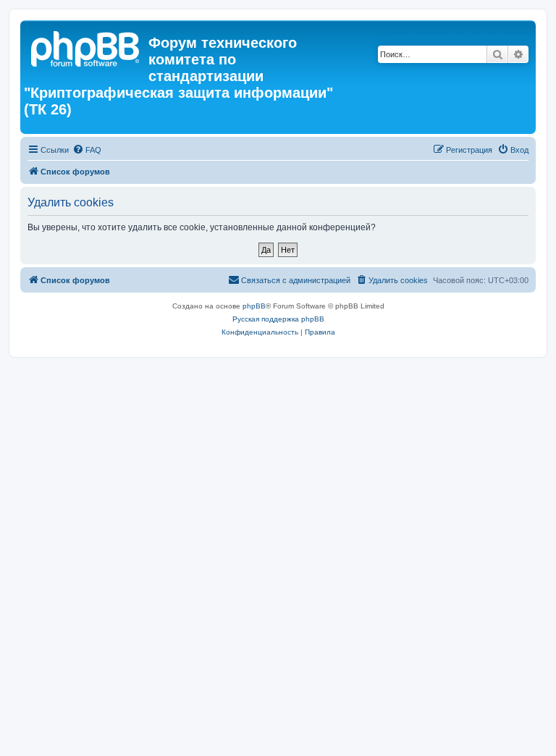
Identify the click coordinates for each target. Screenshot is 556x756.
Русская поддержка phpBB (278, 319)
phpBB (254, 306)
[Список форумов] (86, 47)
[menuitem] (86, 150)
